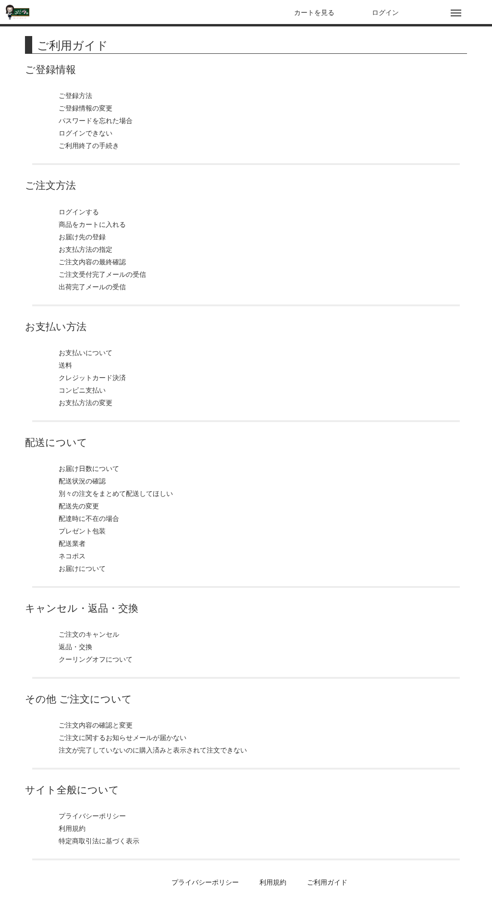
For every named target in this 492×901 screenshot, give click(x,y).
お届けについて (82, 568)
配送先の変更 (79, 505)
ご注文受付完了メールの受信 (102, 274)
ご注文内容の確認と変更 (96, 724)
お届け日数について (89, 468)
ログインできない (85, 132)
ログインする (79, 211)
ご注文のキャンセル (89, 634)
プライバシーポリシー (92, 815)
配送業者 (72, 543)
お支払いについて (85, 352)
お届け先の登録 (82, 236)
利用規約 (72, 828)
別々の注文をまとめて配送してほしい (116, 493)
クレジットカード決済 (92, 377)
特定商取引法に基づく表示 (99, 840)
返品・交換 (75, 646)
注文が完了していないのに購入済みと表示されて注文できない (153, 749)
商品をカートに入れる (92, 224)
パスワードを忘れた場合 (96, 120)
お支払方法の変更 (85, 402)
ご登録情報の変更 (85, 107)
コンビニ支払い (82, 390)
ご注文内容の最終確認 (92, 261)
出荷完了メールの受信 (92, 286)
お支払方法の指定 (85, 249)
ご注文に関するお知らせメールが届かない (122, 737)
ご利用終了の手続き (89, 145)
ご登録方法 (75, 95)
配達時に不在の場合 (89, 518)
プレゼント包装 (82, 530)
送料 (65, 365)
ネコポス (72, 555)
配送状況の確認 (82, 480)
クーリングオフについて (96, 659)
